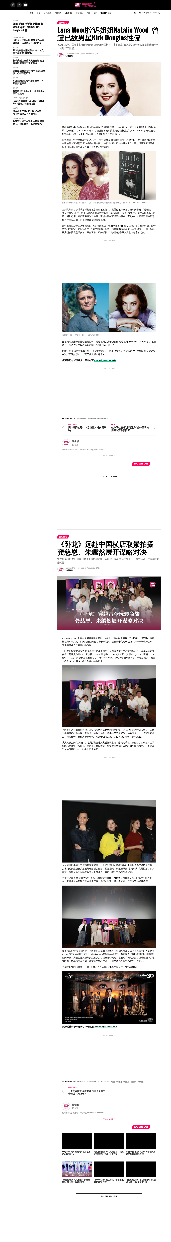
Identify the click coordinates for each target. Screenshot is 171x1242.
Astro (80, 1043)
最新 (38, 13)
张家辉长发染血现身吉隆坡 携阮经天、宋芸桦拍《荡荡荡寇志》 (28, 122)
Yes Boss (109, 1080)
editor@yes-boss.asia (105, 360)
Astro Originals (92, 1043)
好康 (88, 13)
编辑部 (70, 56)
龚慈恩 (141, 1043)
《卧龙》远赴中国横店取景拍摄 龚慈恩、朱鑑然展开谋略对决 (28, 41)
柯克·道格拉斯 (103, 418)
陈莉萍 (133, 1043)
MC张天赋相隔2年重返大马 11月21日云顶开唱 (28, 82)
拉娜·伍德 (92, 418)
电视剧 (126, 1043)
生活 (27, 98)
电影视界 (57, 13)
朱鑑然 (119, 1043)
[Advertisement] (109, 259)
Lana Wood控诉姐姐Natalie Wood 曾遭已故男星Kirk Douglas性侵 (28, 27)
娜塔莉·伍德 (82, 418)
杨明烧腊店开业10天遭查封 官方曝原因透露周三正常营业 (28, 61)
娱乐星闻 (47, 13)
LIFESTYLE (68, 13)
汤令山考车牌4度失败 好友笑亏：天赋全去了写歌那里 (27, 112)
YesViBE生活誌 (106, 13)
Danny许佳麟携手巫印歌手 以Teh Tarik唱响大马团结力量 (28, 102)
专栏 (95, 13)
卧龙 (113, 1043)
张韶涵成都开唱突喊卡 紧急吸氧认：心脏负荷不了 (29, 71)
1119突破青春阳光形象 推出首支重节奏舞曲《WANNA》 (28, 51)
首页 (31, 13)
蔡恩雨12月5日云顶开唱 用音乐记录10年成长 (29, 92)
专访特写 (79, 13)
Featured (105, 1043)
